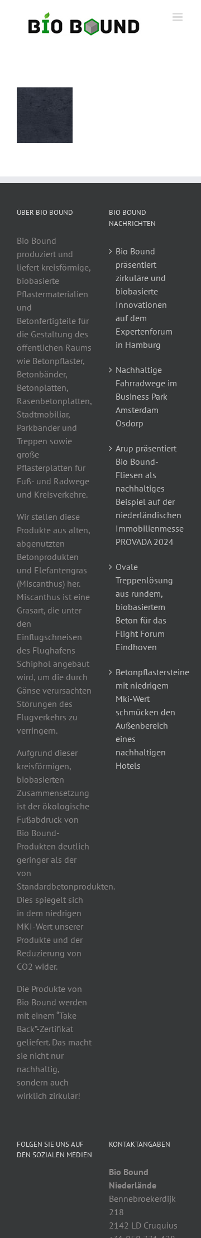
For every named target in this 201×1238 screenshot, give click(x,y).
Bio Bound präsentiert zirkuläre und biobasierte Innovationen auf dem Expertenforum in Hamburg (144, 297)
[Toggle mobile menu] (178, 17)
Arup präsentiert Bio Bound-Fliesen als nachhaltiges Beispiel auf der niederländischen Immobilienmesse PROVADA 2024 (147, 495)
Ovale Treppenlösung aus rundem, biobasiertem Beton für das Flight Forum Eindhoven (144, 606)
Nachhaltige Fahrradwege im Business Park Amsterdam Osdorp (146, 396)
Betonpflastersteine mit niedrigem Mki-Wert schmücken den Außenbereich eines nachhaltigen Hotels (147, 718)
